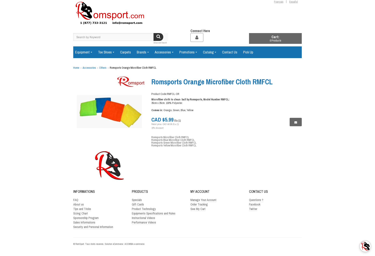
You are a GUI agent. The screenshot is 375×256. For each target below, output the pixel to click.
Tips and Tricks (82, 209)
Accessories (163, 52)
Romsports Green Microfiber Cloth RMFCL (173, 142)
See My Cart (197, 209)
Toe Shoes (105, 52)
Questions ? (256, 200)
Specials (137, 200)
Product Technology (144, 209)
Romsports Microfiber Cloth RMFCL (170, 137)
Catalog (208, 52)
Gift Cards (138, 204)
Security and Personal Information (93, 227)
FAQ (75, 200)
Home (76, 67)
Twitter (253, 209)
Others (102, 67)
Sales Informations (84, 222)
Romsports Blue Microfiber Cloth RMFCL (173, 140)
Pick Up (248, 52)
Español (293, 2)
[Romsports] (109, 14)
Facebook (254, 204)
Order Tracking (199, 204)
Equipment (82, 52)
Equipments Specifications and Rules (153, 213)
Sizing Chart (80, 213)
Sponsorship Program (86, 218)
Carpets (125, 52)
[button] (275, 38)
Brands (141, 52)
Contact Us (229, 52)
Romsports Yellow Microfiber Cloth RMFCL (173, 145)
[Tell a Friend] (296, 122)
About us (78, 204)
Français (278, 2)
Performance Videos (144, 222)
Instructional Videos (143, 218)
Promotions (187, 52)
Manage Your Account (203, 200)
